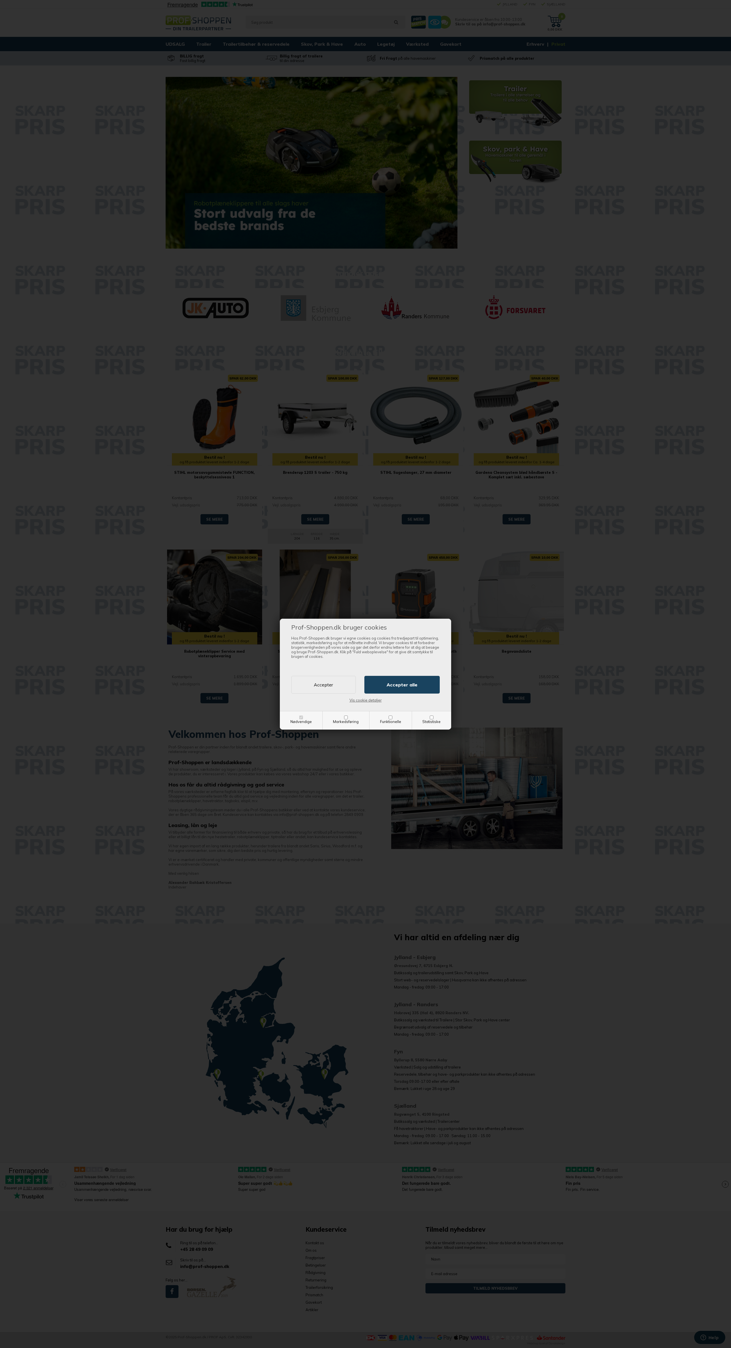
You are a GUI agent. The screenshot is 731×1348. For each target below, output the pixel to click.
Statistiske (431, 721)
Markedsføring (346, 721)
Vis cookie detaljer (366, 700)
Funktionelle (390, 721)
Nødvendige (301, 721)
